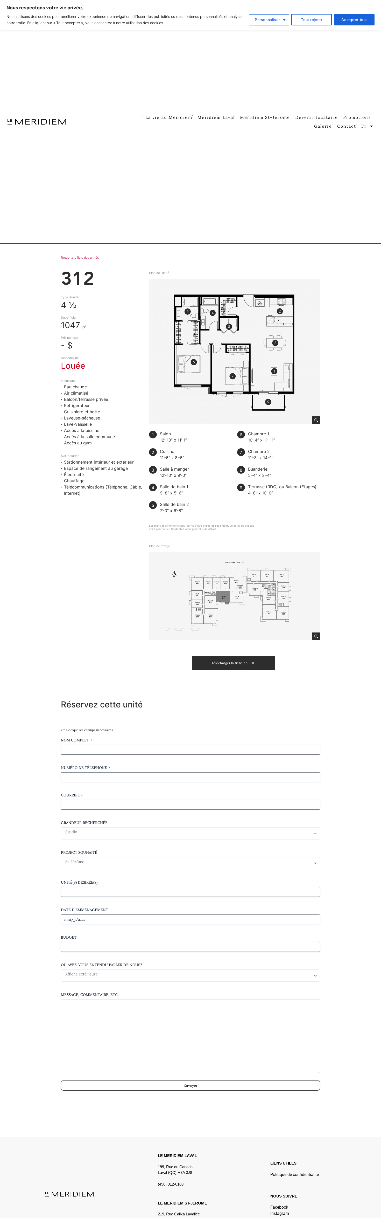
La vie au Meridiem (168, 117)
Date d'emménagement (84, 909)
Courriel (72, 795)
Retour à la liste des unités (80, 257)
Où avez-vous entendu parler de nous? (101, 964)
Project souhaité (79, 852)
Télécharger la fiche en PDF (233, 663)
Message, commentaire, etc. (89, 994)
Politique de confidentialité (294, 1174)
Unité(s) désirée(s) (79, 882)
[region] (190, 15)
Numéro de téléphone (85, 767)
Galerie (323, 126)
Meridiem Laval (216, 117)
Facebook (279, 1207)
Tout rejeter (311, 19)
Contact (346, 126)
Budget (68, 937)
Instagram (279, 1213)
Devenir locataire (316, 117)
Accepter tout (354, 19)
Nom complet (76, 740)
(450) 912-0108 (171, 1184)
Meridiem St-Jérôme (265, 117)
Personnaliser (267, 19)
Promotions (357, 117)
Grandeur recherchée (84, 822)
